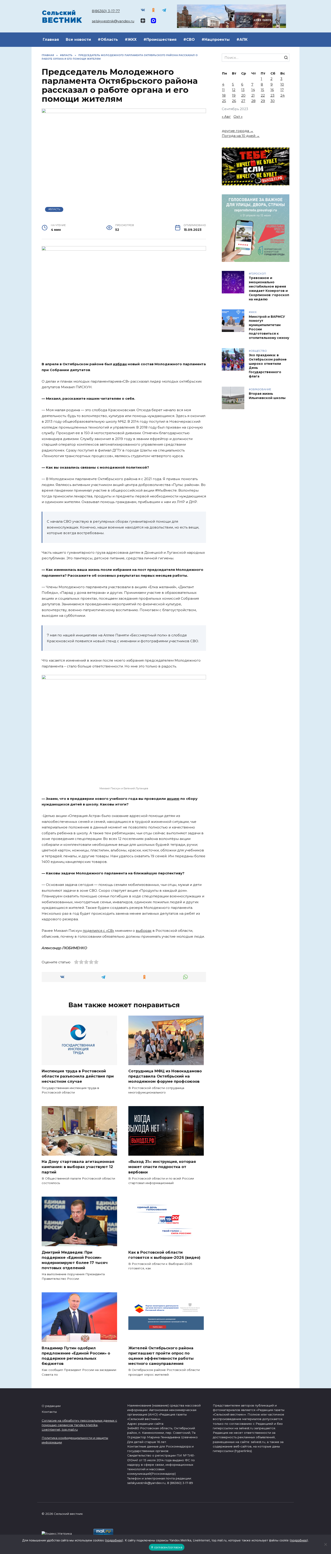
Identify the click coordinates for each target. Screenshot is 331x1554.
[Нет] (325, 1544)
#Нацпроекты (216, 39)
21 (253, 95)
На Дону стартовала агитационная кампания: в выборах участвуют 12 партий (78, 1166)
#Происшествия (160, 39)
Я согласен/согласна (166, 1547)
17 (282, 90)
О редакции (51, 1406)
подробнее (114, 1540)
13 (243, 90)
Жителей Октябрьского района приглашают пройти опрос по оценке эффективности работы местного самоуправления (161, 1355)
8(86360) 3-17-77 (106, 11)
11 (223, 90)
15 (262, 90)
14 (253, 90)
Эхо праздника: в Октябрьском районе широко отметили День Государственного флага (268, 365)
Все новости (78, 39)
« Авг (226, 116)
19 (234, 95)
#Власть (54, 209)
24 (282, 95)
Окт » (238, 116)
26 (234, 101)
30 (272, 101)
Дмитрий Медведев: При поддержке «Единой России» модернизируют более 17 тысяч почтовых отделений (75, 1260)
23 (272, 95)
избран (120, 364)
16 (272, 90)
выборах (144, 930)
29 (263, 101)
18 (224, 95)
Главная (51, 39)
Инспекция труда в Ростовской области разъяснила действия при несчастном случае (78, 1076)
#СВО (189, 39)
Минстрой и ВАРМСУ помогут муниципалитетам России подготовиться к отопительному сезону (269, 327)
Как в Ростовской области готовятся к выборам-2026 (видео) (164, 1254)
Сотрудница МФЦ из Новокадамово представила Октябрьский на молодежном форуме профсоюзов (165, 1076)
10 (282, 84)
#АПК (241, 39)
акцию (173, 798)
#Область (108, 39)
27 (243, 101)
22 (263, 95)
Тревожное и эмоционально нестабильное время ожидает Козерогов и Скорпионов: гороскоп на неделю (269, 288)
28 (253, 101)
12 (233, 90)
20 (243, 95)
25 (224, 101)
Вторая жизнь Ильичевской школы (267, 396)
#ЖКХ (131, 39)
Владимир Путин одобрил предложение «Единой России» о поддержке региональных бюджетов (76, 1355)
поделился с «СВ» (98, 930)
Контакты (49, 1411)
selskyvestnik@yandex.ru (113, 21)
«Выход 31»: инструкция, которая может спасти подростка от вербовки (162, 1166)
